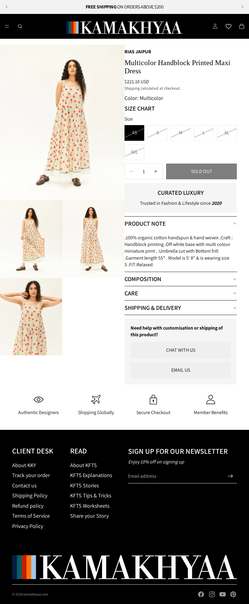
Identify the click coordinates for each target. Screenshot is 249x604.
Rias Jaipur (137, 51)
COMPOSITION (142, 279)
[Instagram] (212, 594)
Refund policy (27, 505)
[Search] (20, 26)
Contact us (24, 485)
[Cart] (241, 26)
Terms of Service (31, 515)
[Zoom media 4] (31, 316)
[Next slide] (242, 7)
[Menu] (7, 26)
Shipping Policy (29, 495)
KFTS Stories (84, 485)
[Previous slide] (6, 7)
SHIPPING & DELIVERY (152, 308)
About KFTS (83, 465)
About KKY (24, 465)
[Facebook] (201, 594)
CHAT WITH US (180, 350)
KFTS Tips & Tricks (90, 495)
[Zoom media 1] (62, 122)
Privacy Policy (27, 526)
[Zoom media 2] (31, 239)
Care (131, 293)
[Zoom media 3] (93, 239)
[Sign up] (230, 476)
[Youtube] (222, 594)
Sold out (201, 171)
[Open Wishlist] (228, 26)
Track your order (31, 475)
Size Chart (139, 108)
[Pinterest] (233, 594)
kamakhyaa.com (35, 594)
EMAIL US (180, 370)
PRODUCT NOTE (145, 223)
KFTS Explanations (91, 475)
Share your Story (89, 515)
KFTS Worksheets (89, 505)
